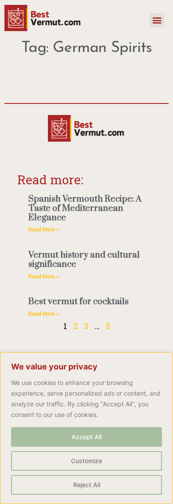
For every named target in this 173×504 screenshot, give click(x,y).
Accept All (86, 437)
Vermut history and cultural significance (84, 260)
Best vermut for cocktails (78, 301)
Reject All (86, 484)
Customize (86, 460)
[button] (156, 20)
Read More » (43, 229)
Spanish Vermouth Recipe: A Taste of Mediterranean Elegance (85, 208)
